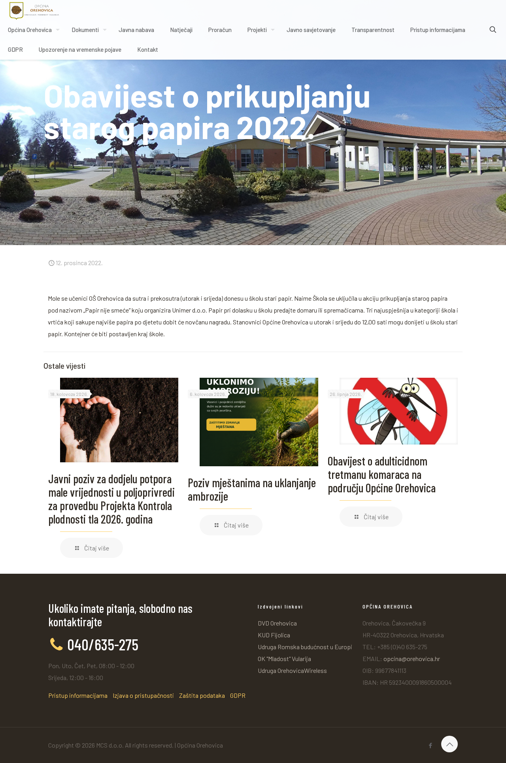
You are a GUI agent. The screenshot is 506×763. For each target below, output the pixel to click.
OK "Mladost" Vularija (284, 658)
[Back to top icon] (449, 744)
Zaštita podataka (202, 695)
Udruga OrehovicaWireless (292, 670)
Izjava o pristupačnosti (143, 695)
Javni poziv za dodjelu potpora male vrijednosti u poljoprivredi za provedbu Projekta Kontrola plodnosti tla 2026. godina (111, 498)
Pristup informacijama (78, 695)
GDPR (237, 695)
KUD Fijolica (274, 635)
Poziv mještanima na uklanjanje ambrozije (252, 489)
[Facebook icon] (430, 745)
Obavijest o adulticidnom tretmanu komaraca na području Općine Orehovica (382, 474)
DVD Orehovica (277, 623)
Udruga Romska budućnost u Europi (305, 646)
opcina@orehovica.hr (411, 658)
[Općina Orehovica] (34, 10)
